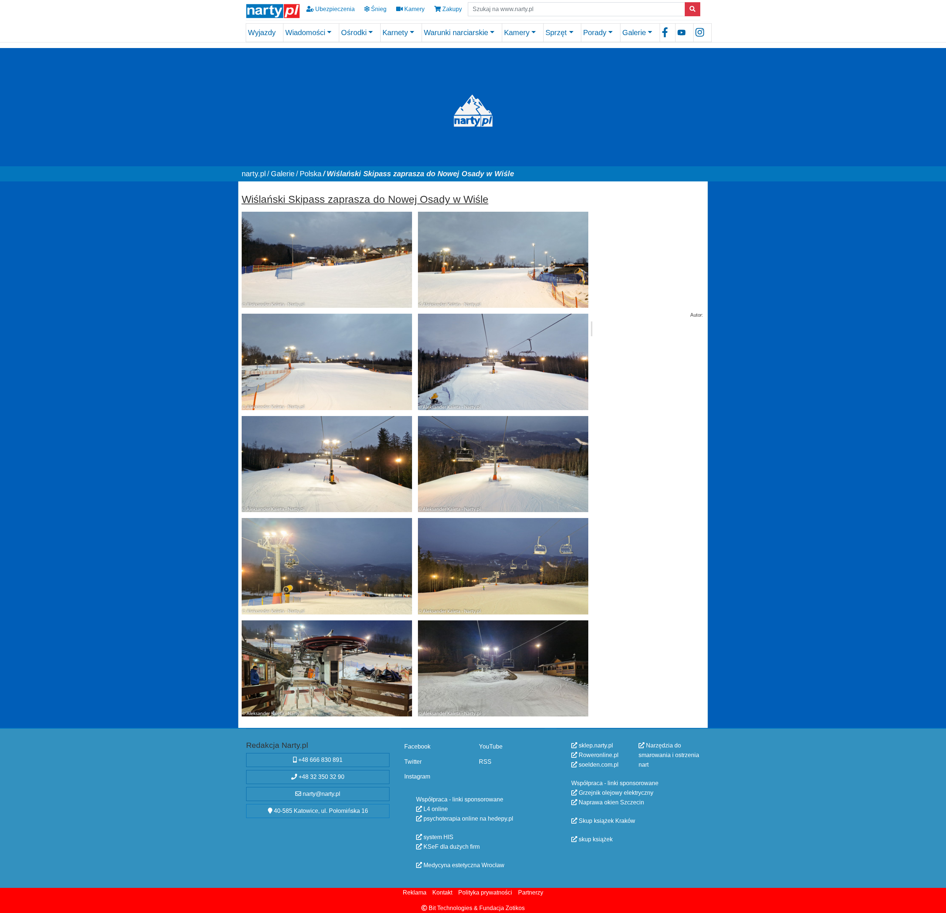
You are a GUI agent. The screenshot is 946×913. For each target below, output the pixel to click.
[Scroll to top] (936, 903)
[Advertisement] (648, 236)
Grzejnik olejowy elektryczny (615, 793)
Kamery (414, 9)
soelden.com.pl (598, 765)
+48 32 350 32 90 (320, 777)
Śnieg (378, 9)
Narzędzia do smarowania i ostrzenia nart (669, 755)
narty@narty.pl (320, 794)
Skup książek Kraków (606, 821)
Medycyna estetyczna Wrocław (463, 865)
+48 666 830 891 (320, 760)
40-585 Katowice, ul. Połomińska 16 (320, 811)
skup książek (595, 839)
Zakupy (451, 9)
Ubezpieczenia (334, 9)
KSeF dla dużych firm (451, 847)
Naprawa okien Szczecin (610, 802)
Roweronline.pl (598, 755)
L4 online (435, 809)
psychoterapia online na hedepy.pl (467, 818)
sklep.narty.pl (595, 745)
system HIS (437, 837)
